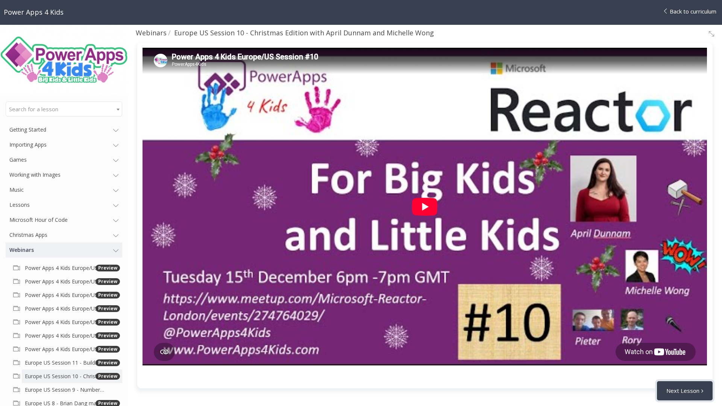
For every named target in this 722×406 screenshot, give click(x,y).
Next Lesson (682, 390)
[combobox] (64, 109)
